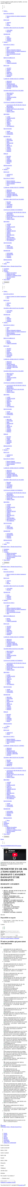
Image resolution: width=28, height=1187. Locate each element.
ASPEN (8, 124)
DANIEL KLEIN (11, 118)
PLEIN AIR (9, 110)
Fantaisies (9, 40)
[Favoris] (4, 953)
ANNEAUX (10, 174)
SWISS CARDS (10, 111)
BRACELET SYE (11, 239)
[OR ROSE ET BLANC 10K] (4, 928)
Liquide (8, 131)
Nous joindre (7, 279)
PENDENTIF (7, 34)
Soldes (5, 263)
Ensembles (9, 161)
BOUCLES (6, 20)
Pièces (8, 168)
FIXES (8, 70)
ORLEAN (9, 120)
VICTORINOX (10, 126)
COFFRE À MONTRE (12, 86)
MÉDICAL (9, 145)
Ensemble (9, 98)
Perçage (8, 25)
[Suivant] (4, 843)
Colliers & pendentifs (12, 63)
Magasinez (3, 845)
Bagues (8, 60)
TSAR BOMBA (10, 237)
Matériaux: (3, 931)
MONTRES (6, 114)
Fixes (8, 23)
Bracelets (9, 31)
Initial (8, 141)
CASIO (8, 116)
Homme (5, 169)
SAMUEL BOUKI (11, 231)
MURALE (9, 81)
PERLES (6, 153)
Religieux (9, 38)
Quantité (3, 934)
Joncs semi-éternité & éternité (13, 54)
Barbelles (9, 76)
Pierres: (2, 932)
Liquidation (6, 268)
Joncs (8, 17)
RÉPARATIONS (8, 165)
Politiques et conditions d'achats (8, 1182)
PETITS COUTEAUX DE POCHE (15, 109)
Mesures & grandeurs (12, 272)
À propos (6, 271)
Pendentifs (9, 160)
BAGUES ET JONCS (9, 44)
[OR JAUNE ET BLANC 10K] (4, 927)
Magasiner (3, 1125)
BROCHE (9, 139)
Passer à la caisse (5, 938)
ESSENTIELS (10, 107)
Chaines (8, 95)
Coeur (8, 36)
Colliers (8, 159)
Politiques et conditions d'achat (14, 275)
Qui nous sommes (11, 276)
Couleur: (3, 924)
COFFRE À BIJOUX (12, 85)
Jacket (8, 47)
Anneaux (9, 22)
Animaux (9, 39)
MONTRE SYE (10, 235)
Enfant (5, 11)
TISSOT (9, 123)
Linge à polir (10, 132)
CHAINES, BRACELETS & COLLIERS (14, 27)
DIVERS (9, 88)
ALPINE (9, 224)
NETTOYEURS (8, 128)
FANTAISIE (10, 140)
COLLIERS (9, 30)
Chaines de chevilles (11, 97)
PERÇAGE (9, 73)
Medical (8, 99)
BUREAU (9, 82)
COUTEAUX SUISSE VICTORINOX (13, 102)
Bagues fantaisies (11, 52)
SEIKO (8, 122)
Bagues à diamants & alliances (14, 49)
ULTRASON (10, 134)
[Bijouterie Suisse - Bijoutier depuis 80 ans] (11, 266)
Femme (5, 42)
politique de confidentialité (10, 1142)
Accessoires (9, 74)
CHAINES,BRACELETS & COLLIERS (14, 90)
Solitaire (8, 147)
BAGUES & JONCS (9, 13)
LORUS (9, 119)
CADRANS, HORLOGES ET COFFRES (14, 78)
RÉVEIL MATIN (11, 84)
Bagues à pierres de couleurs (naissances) (16, 16)
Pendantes (9, 72)
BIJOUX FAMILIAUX (9, 57)
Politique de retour (11, 274)
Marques (9, 278)
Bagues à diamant (11, 181)
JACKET (9, 68)
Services (6, 270)
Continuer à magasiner (14, 938)
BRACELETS (10, 93)
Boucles (8, 157)
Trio (8, 48)
